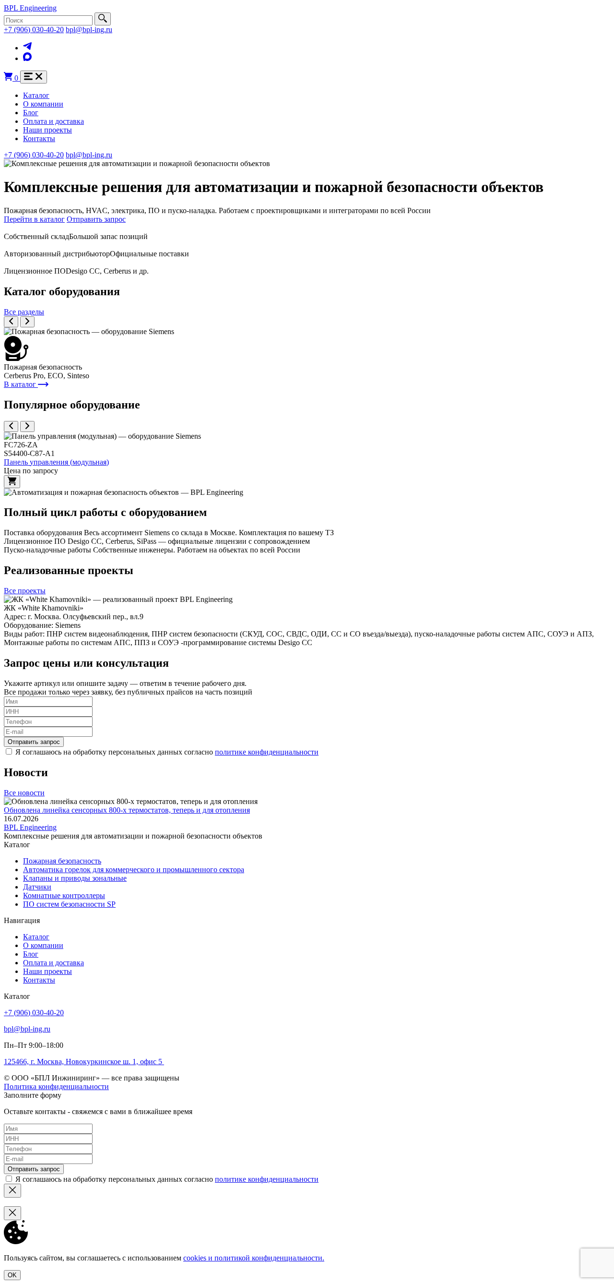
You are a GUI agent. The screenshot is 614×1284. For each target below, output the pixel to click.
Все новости (24, 793)
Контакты (39, 138)
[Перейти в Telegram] (27, 48)
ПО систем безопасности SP (69, 904)
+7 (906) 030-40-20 (34, 29)
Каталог (36, 95)
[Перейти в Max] (27, 58)
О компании (43, 104)
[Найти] (102, 18)
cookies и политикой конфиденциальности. (253, 1258)
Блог (30, 112)
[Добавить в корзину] (12, 481)
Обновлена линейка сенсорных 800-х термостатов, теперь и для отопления (127, 810)
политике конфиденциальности (267, 752)
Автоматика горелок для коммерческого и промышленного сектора (133, 869)
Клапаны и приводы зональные (75, 878)
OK (12, 1275)
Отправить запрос (96, 219)
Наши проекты (47, 130)
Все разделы (24, 312)
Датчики (37, 887)
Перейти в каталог (34, 219)
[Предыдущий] (11, 321)
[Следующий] (27, 321)
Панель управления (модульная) (56, 462)
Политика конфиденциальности (56, 1086)
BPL (30, 8)
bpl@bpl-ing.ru (89, 29)
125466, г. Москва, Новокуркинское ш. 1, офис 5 (84, 1061)
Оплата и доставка (53, 121)
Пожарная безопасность (62, 861)
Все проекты (25, 591)
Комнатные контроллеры (64, 895)
